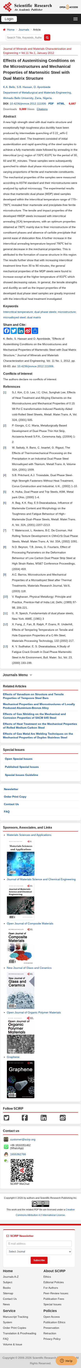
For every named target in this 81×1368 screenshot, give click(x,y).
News (6, 1304)
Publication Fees (53, 1298)
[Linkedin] (44, 1117)
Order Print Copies (14, 1327)
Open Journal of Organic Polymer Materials (34, 1012)
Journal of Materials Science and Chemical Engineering (41, 879)
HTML (61, 103)
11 (5, 613)
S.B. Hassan (24, 87)
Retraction (49, 1333)
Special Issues (52, 1304)
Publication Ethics (54, 1322)
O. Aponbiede (42, 87)
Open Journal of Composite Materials (30, 923)
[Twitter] (6, 1117)
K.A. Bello (9, 87)
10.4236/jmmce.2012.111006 (28, 103)
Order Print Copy (15, 796)
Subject (7, 1282)
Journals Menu (16, 675)
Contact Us (11, 804)
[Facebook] (25, 1117)
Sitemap (8, 1293)
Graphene (13, 1057)
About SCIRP (54, 1271)
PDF (51, 103)
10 (5, 596)
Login (9, 19)
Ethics (47, 1276)
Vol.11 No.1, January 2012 (37, 52)
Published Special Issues (22, 766)
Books (7, 1287)
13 (5, 646)
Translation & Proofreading (19, 1333)
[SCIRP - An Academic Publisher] (27, 6)
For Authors (50, 1287)
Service (9, 1311)
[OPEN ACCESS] (68, 6)
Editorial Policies (53, 1282)
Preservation (51, 1327)
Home (11, 29)
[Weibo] (63, 1117)
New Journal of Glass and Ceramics (29, 967)
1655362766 (18, 1154)
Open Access (51, 1316)
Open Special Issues (18, 758)
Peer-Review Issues (55, 1293)
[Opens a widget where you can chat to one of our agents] (66, 1361)
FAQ (7, 811)
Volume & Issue (12, 1344)
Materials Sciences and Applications (29, 834)
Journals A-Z (11, 1276)
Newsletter (11, 789)
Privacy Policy (52, 1338)
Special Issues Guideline (21, 775)
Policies (50, 1311)
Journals (23, 29)
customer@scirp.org (22, 1139)
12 (5, 624)
